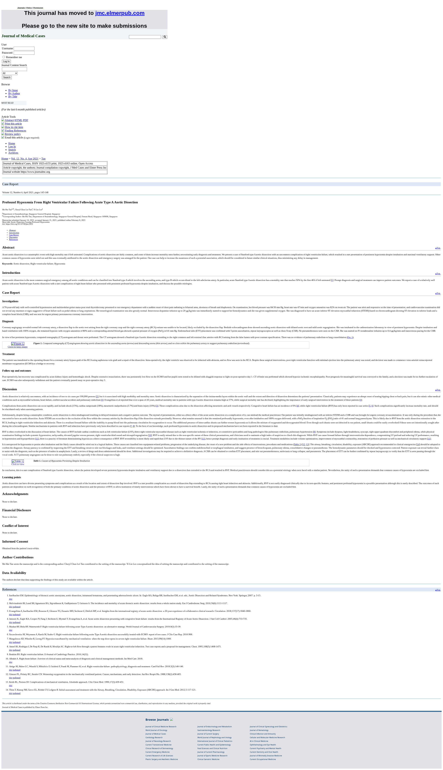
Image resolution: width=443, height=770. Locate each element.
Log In (12, 146)
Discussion (13, 237)
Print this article (13, 123)
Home (11, 143)
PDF (25, 120)
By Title (12, 96)
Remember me (14, 57)
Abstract (9, 120)
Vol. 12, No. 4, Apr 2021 (24, 158)
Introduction (14, 233)
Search (12, 149)
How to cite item (14, 127)
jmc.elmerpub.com (119, 13)
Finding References (15, 130)
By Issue (13, 90)
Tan (43, 158)
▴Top (438, 248)
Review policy (13, 134)
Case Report (14, 235)
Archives (13, 152)
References (13, 239)
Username (7, 48)
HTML (18, 120)
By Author (14, 93)
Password (7, 52)
